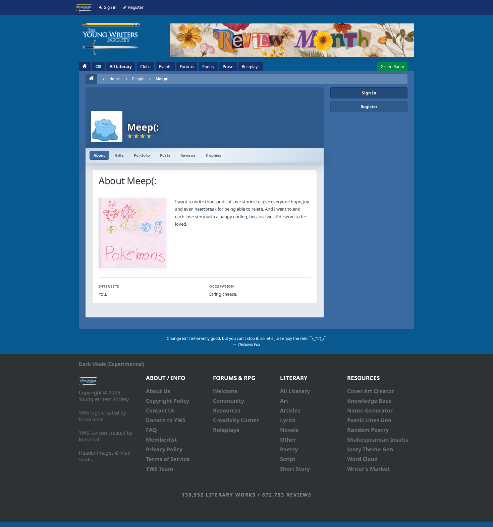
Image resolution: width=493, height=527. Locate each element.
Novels (289, 430)
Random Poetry (368, 430)
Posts (165, 155)
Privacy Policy (164, 449)
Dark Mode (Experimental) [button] (111, 364)
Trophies (213, 155)
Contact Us (160, 410)
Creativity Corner (236, 420)
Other (288, 439)
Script (287, 459)
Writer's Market (368, 468)
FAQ (151, 430)
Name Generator (370, 410)
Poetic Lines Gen (369, 420)
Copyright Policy (167, 400)
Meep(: (162, 78)
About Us (158, 391)
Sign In (369, 93)
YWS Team (159, 468)
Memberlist (161, 439)
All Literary (295, 391)
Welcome (225, 391)
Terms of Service (168, 459)
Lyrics (287, 420)
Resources (226, 410)
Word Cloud (362, 459)
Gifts (119, 155)
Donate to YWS (165, 420)
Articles (290, 410)
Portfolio (142, 155)
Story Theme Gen (370, 449)
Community (228, 400)
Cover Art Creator (370, 391)
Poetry (289, 449)
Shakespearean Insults (377, 439)
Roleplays (226, 430)
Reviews (188, 155)
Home (114, 78)
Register (369, 106)
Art (284, 400)
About (99, 155)
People (138, 78)
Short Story (295, 468)
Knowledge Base (369, 400)
